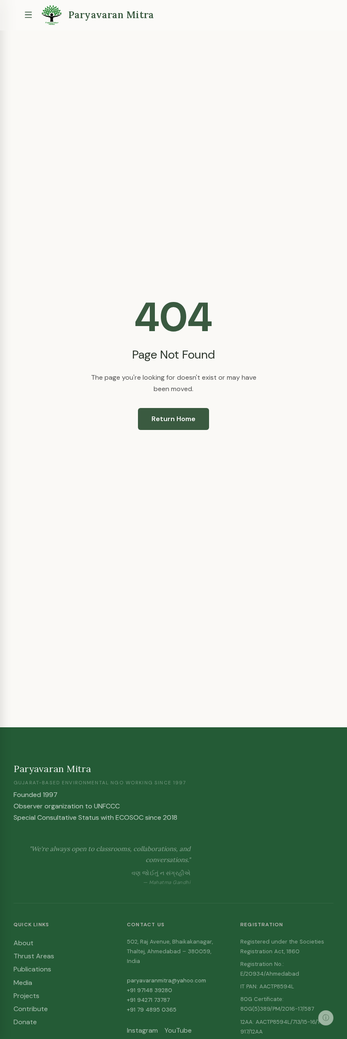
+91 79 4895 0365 (151, 1009)
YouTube (178, 1030)
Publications (32, 969)
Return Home (173, 418)
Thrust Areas (34, 956)
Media (23, 982)
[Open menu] (28, 15)
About (23, 942)
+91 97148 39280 (149, 990)
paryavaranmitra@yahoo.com (166, 980)
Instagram (142, 1030)
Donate (25, 1021)
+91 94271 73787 (148, 1000)
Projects (26, 995)
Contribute (31, 1008)
